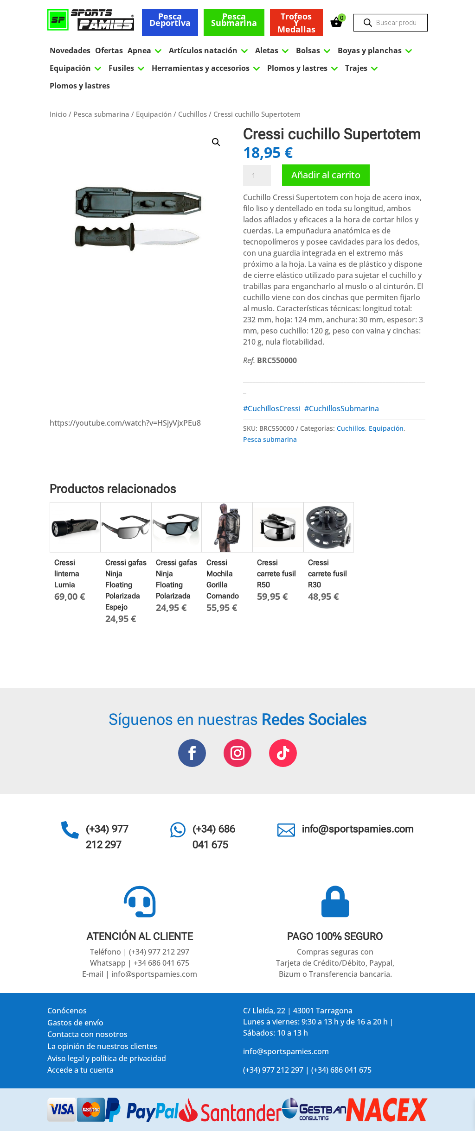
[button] (216, 142)
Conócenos (67, 1012)
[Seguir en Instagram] (237, 753)
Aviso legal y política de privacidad (106, 1059)
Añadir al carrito (325, 175)
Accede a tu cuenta (80, 1071)
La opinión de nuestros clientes (102, 1047)
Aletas (273, 50)
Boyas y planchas (376, 50)
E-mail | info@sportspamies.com (139, 974)
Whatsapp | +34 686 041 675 (139, 963)
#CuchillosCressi (272, 408)
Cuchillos (192, 114)
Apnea (146, 50)
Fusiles (128, 68)
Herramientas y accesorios (207, 68)
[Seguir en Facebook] (192, 753)
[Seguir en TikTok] (283, 753)
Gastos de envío (75, 1024)
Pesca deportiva (170, 19)
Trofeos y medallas (296, 23)
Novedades (70, 50)
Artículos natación (209, 50)
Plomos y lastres (303, 68)
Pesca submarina (234, 19)
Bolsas (314, 50)
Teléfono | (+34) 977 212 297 (139, 952)
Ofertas (109, 50)
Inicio (58, 114)
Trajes (362, 68)
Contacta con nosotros (87, 1035)
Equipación (77, 68)
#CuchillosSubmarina (341, 408)
